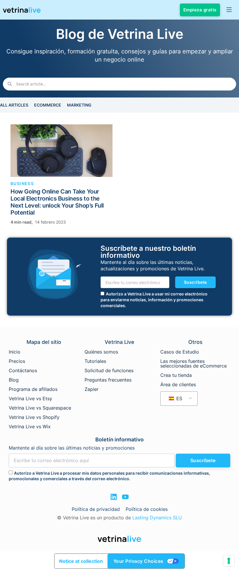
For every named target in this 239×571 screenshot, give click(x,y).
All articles (14, 104)
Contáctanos (23, 370)
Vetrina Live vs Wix (30, 426)
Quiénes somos (101, 352)
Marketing (79, 104)
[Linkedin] (113, 496)
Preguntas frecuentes (108, 380)
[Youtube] (125, 496)
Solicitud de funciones (109, 370)
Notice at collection (81, 561)
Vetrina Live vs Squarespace (40, 408)
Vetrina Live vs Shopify (34, 417)
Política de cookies (147, 509)
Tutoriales (95, 361)
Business (22, 183)
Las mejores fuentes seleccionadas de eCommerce (193, 363)
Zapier (92, 389)
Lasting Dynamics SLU (157, 517)
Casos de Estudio (179, 352)
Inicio (14, 352)
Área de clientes (178, 384)
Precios (17, 361)
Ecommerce (47, 104)
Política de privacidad (96, 509)
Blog (14, 380)
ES (178, 398)
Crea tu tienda (176, 375)
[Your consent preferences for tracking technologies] (228, 560)
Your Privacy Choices (138, 561)
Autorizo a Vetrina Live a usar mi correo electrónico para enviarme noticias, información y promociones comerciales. (154, 299)
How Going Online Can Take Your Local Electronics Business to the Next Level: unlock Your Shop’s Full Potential (57, 202)
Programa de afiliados (33, 389)
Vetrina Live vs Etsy (30, 398)
